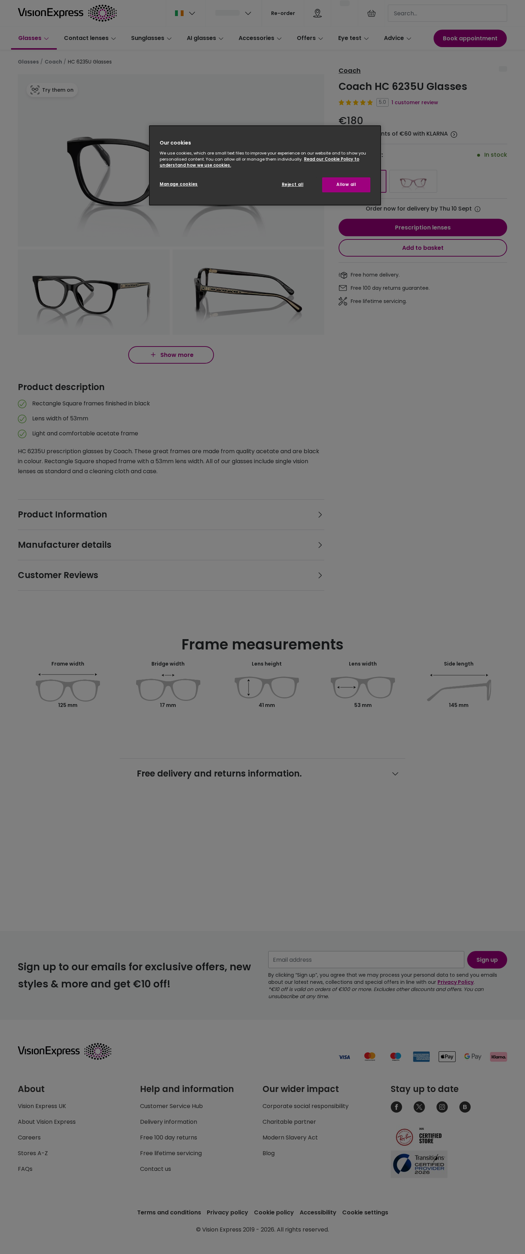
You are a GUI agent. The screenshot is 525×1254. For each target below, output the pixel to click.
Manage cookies (179, 184)
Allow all (346, 184)
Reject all (293, 184)
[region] (265, 165)
